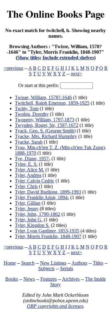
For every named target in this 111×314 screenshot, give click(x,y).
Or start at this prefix (38, 85)
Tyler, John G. (29, 219)
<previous (13, 68)
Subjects (46, 268)
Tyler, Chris (26, 186)
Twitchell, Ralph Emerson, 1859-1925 (52, 103)
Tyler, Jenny (27, 208)
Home (10, 263)
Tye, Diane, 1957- (32, 158)
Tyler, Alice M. (29, 169)
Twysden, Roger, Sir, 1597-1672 (46, 125)
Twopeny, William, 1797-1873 (44, 119)
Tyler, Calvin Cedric (34, 180)
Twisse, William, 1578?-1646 (43, 97)
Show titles (28, 57)
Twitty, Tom (27, 108)
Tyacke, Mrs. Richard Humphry (46, 136)
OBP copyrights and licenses (55, 306)
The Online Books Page (56, 13)
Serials (66, 268)
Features (48, 279)
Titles (98, 263)
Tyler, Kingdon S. (32, 225)
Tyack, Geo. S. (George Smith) (45, 130)
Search (28, 263)
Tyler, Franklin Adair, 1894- (42, 197)
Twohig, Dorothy (32, 114)
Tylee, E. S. (26, 164)
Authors (79, 263)
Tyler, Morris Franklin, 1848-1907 (48, 236)
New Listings (53, 263)
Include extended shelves (68, 57)
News (29, 279)
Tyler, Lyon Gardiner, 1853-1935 (47, 230)
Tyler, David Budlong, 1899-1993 (48, 192)
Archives (71, 279)
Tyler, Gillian (27, 203)
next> (76, 73)
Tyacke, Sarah (29, 141)
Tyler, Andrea (28, 175)
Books (11, 279)
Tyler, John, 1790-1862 (37, 214)
